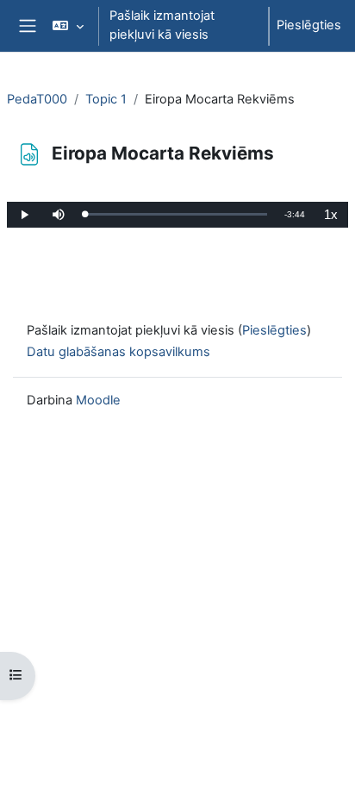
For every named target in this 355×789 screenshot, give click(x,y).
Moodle (98, 400)
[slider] (175, 214)
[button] (67, 26)
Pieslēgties (309, 25)
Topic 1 (106, 99)
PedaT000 (37, 99)
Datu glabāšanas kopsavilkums (118, 352)
